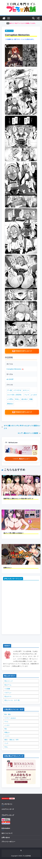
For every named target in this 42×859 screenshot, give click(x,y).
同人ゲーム (7, 685)
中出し (17, 399)
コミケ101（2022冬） (15, 395)
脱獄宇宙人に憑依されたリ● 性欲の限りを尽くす (18, 498)
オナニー (26, 390)
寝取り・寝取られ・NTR (11, 739)
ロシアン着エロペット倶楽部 (28, 433)
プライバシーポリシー (8, 841)
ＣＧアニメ (7, 692)
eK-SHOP (10, 379)
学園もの (6, 732)
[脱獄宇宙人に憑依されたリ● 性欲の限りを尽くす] (21, 476)
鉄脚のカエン (8, 567)
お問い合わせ (6, 837)
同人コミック (9, 30)
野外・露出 (7, 714)
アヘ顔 (9, 390)
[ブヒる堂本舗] (4, 18)
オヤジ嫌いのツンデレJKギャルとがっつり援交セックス (22, 427)
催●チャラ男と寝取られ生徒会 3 (13, 533)
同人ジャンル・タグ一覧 (12, 700)
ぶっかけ (34, 395)
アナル (6, 721)
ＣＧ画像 (7, 688)
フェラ (26, 395)
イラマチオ (17, 390)
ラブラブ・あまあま (10, 718)
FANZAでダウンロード (24, 351)
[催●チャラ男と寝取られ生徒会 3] (21, 511)
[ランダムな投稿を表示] (38, 18)
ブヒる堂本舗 (26, 856)
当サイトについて (7, 833)
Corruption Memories (14, 369)
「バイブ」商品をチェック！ (21, 459)
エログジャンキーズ (8, 809)
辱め (5, 729)
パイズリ (6, 736)
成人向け (24, 399)
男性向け (10, 404)
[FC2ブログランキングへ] (6, 822)
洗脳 (30, 399)
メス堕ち (10, 399)
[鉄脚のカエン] (21, 545)
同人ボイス (7, 696)
